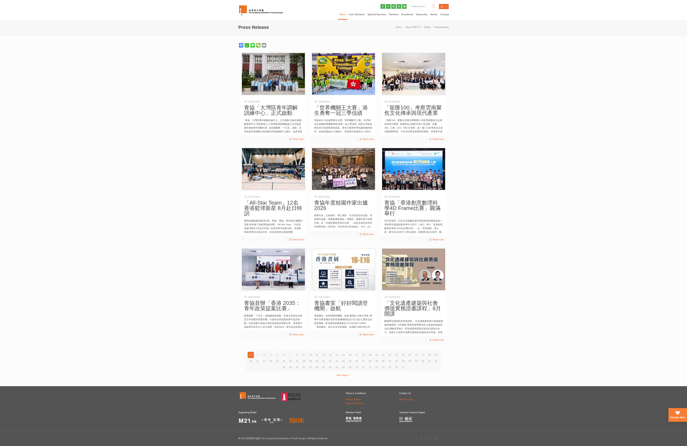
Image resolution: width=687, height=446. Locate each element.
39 (310, 361)
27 (423, 355)
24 (403, 355)
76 (396, 367)
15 (343, 355)
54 (409, 361)
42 (330, 361)
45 (350, 361)
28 (429, 355)
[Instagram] (431, 438)
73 (376, 367)
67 (337, 367)
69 (350, 367)
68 (343, 367)
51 (390, 361)
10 (310, 355)
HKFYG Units (406, 399)
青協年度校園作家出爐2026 (341, 205)
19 (370, 355)
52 (396, 361)
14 (337, 355)
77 (403, 367)
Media (427, 27)
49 (376, 361)
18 (363, 355)
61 (297, 367)
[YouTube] (421, 438)
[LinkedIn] (426, 438)
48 (370, 361)
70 (356, 367)
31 (257, 361)
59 (284, 367)
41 (323, 361)
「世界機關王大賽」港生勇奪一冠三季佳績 (341, 110)
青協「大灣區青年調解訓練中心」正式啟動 (271, 110)
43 (337, 361)
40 (317, 361)
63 (310, 367)
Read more (298, 139)
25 (409, 355)
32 (264, 361)
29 (436, 355)
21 (383, 355)
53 (403, 361)
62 (304, 367)
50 (383, 361)
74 (383, 367)
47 (363, 361)
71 (363, 367)
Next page (342, 375)
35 (284, 361)
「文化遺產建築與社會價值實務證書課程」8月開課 (412, 308)
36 (290, 361)
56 (423, 361)
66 (330, 367)
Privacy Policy (353, 399)
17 (356, 355)
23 (396, 355)
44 (343, 361)
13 (330, 355)
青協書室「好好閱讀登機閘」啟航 (341, 305)
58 (436, 361)
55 (416, 361)
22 (390, 355)
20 (376, 355)
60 (290, 367)
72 (370, 367)
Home (399, 27)
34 (277, 361)
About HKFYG (413, 27)
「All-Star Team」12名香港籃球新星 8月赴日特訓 (273, 208)
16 (350, 355)
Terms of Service (354, 403)
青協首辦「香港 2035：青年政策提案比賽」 (272, 305)
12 (323, 355)
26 (416, 355)
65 (323, 367)
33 (270, 361)
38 (304, 361)
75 (390, 367)
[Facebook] (416, 438)
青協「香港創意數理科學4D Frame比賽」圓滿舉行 (412, 208)
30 (251, 361)
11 (317, 355)
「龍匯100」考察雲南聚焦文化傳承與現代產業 (413, 110)
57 (429, 361)
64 (317, 367)
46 (356, 361)
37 (297, 361)
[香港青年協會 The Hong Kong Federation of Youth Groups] (261, 11)
